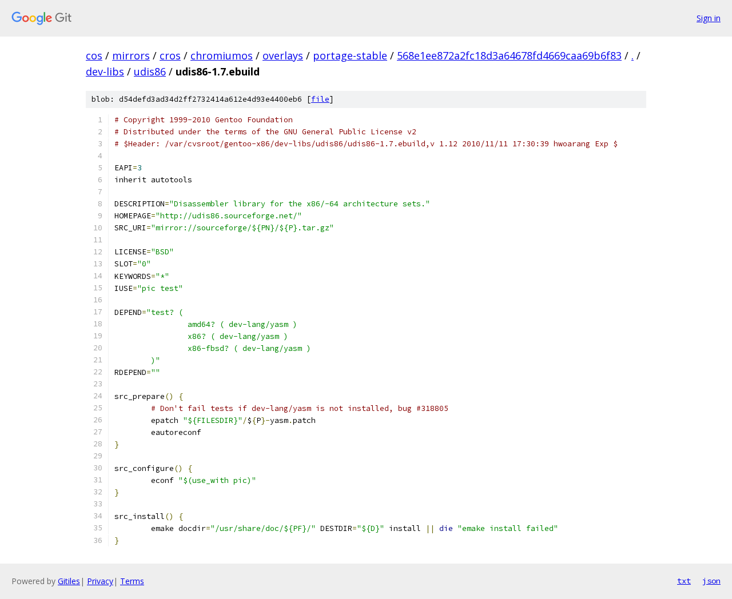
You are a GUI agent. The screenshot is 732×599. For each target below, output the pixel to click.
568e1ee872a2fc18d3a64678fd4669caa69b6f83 (509, 55)
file (320, 99)
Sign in (709, 18)
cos (94, 55)
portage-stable (350, 55)
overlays (282, 55)
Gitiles (69, 581)
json (711, 581)
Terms (132, 581)
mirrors (131, 55)
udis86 (150, 71)
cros (170, 55)
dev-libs (105, 71)
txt (684, 581)
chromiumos (221, 55)
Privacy (100, 581)
